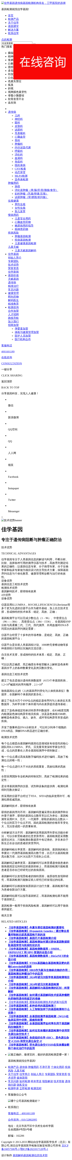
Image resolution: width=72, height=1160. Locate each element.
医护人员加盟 (23, 335)
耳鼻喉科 (20, 133)
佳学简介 (24, 1074)
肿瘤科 (19, 143)
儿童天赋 (13, 246)
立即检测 (24, 1088)
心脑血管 (20, 136)
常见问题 (13, 289)
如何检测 (24, 1081)
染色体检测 (21, 179)
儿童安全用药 (23, 218)
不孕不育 (45, 1067)
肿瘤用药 (13, 183)
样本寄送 (36, 1081)
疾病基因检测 (23, 239)
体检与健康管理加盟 (27, 332)
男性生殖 (20, 204)
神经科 (19, 119)
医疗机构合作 (23, 339)
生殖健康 (13, 200)
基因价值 (13, 275)
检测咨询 (13, 307)
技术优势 (13, 264)
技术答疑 (59, 1081)
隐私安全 (22, 1084)
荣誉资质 (13, 268)
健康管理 (13, 293)
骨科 (17, 140)
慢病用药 (13, 214)
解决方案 (13, 29)
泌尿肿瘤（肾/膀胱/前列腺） (31, 197)
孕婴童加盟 (21, 328)
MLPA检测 (21, 175)
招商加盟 (13, 325)
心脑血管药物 (23, 222)
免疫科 (19, 161)
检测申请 (13, 1088)
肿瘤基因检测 (23, 236)
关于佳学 (13, 22)
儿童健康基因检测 (25, 243)
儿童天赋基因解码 (25, 250)
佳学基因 (13, 254)
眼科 (17, 122)
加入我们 (13, 321)
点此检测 (6, 39)
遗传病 (12, 111)
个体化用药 (57, 1067)
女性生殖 (20, 207)
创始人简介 (14, 257)
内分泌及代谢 (23, 147)
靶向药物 (13, 296)
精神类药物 (21, 229)
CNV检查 (20, 168)
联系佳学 (13, 33)
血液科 (19, 158)
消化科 (19, 154)
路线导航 (13, 318)
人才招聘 (13, 314)
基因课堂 (13, 26)
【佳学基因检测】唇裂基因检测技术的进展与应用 (37, 1002)
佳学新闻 (13, 271)
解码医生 (13, 300)
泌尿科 (19, 129)
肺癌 (17, 186)
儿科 (17, 115)
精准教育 (13, 303)
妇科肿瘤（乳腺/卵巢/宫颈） (31, 193)
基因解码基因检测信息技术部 (30, 1155)
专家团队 (13, 261)
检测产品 (13, 19)
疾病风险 (13, 232)
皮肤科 (19, 126)
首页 (10, 15)
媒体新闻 (22, 1077)
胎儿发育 (20, 211)
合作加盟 (13, 310)
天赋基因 (13, 278)
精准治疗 (13, 286)
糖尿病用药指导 (24, 225)
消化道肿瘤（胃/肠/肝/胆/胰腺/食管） (36, 190)
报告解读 (47, 1081)
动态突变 (20, 172)
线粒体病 (20, 165)
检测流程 (36, 1088)
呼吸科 (19, 151)
